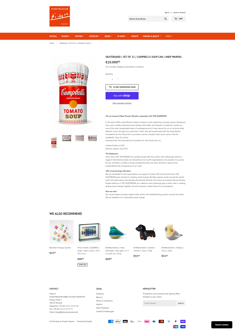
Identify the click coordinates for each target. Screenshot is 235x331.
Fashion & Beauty (151, 36)
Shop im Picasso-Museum (64, 321)
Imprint (99, 304)
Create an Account (179, 12)
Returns (99, 297)
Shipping (120, 67)
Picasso (65, 36)
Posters (79, 36)
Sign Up (181, 303)
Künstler (93, 36)
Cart (180, 18)
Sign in (167, 12)
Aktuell (53, 36)
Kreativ (134, 36)
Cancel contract (221, 324)
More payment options (122, 103)
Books (108, 36)
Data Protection (102, 308)
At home (121, 36)
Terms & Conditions (104, 301)
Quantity (109, 74)
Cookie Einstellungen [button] (105, 311)
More (168, 36)
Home (52, 43)
